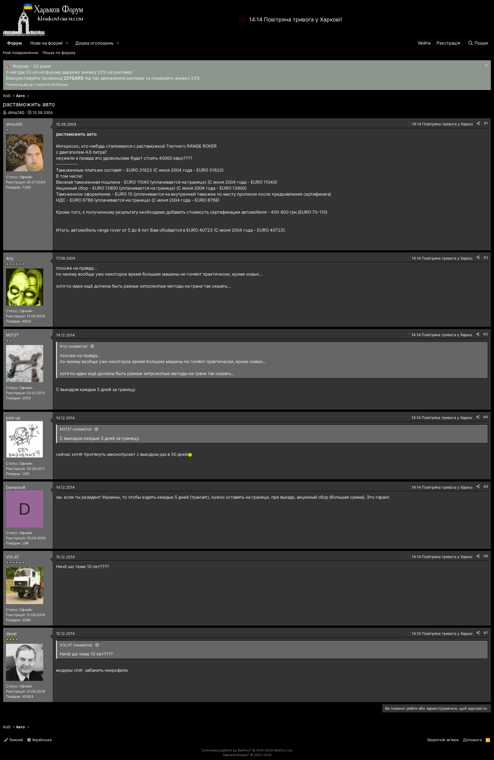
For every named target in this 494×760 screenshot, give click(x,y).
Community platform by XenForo (247, 750)
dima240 (16, 112)
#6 (486, 556)
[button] (67, 43)
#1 (486, 123)
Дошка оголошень (94, 43)
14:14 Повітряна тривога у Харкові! (295, 19)
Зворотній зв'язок (443, 739)
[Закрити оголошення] (485, 66)
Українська (41, 739)
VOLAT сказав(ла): (76, 645)
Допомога (472, 739)
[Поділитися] (478, 123)
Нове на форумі (46, 43)
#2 (486, 257)
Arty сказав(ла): (74, 346)
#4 (485, 417)
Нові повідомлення (20, 52)
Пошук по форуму (59, 52)
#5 (486, 486)
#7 (486, 633)
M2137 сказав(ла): (76, 429)
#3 (485, 334)
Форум (14, 43)
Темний (15, 739)
